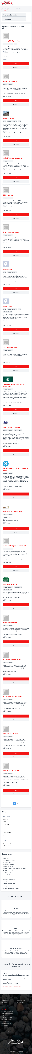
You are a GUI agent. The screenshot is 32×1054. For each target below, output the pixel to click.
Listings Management (6, 1019)
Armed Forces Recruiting (9, 860)
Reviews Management (6, 1023)
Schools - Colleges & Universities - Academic (14, 868)
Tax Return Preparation (9, 879)
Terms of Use (20, 1051)
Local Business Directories (7, 1011)
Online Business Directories (7, 1013)
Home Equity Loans (9, 843)
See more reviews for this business (12, 986)
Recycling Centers (7, 862)
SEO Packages (4, 1025)
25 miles (6, 819)
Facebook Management (6, 1031)
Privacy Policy (12, 1051)
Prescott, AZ (18, 8)
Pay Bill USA (20, 1004)
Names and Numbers (6, 8)
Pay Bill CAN (20, 1006)
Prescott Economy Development (11, 888)
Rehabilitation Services (8, 864)
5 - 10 (5, 61)
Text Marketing (4, 1033)
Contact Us (3, 1004)
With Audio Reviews (9, 835)
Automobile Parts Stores (9, 883)
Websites (3, 1015)
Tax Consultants (7, 877)
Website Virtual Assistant (7, 1017)
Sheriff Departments (8, 870)
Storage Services (7, 875)
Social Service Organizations (10, 872)
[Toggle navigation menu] (30, 2)
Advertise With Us (21, 1000)
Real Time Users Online (6, 1034)
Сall (16, 63)
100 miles (6, 824)
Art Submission (20, 1002)
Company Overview (5, 1000)
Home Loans (7, 845)
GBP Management (5, 1021)
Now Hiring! (4, 1002)
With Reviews (7, 832)
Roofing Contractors (8, 866)
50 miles (6, 821)
